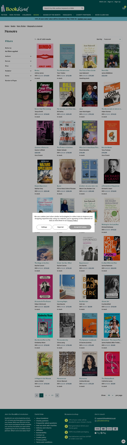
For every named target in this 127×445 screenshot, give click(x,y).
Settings (44, 227)
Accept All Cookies (80, 227)
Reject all (60, 227)
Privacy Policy (72, 221)
